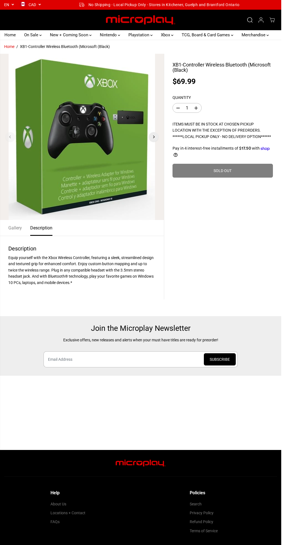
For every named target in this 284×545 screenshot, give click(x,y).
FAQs (55, 522)
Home (10, 34)
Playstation (139, 34)
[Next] (153, 137)
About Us (58, 504)
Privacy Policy (202, 513)
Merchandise (254, 34)
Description (41, 228)
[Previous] (10, 137)
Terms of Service (204, 531)
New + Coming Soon (69, 34)
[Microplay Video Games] (140, 20)
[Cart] (272, 20)
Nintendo (109, 34)
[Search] (250, 20)
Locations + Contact (67, 513)
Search (196, 504)
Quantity (182, 97)
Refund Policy (201, 522)
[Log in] (261, 20)
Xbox (166, 34)
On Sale (31, 34)
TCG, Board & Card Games (206, 34)
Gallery (15, 228)
